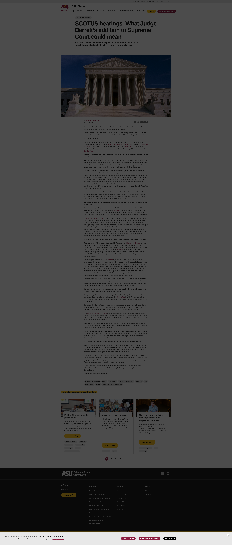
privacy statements (58, 539)
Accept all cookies (128, 538)
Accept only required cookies (149, 538)
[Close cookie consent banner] (228, 535)
